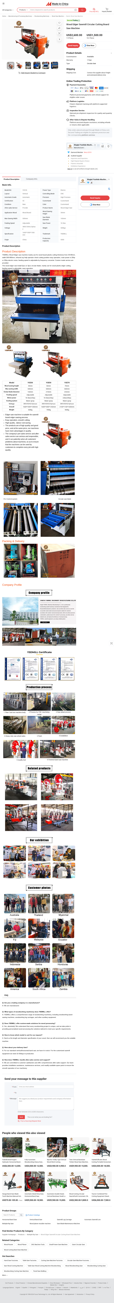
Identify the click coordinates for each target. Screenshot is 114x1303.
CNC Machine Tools (38, 1244)
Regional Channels (90, 1283)
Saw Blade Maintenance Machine (68, 1223)
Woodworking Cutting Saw (96, 1266)
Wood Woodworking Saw (74, 1266)
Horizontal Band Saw (9, 1219)
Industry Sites (78, 1283)
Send (21, 1117)
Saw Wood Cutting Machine (13, 1266)
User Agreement (69, 1294)
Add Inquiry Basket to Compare (33, 73)
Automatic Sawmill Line (92, 1219)
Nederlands (74, 1287)
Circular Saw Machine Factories (78, 1260)
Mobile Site (53, 1285)
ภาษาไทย (106, 1287)
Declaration (80, 1294)
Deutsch (65, 1287)
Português (33, 1287)
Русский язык (50, 1287)
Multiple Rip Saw (8, 1223)
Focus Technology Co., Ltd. (42, 1294)
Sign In (69, 169)
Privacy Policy (90, 1294)
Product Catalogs (33, 1215)
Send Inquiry (73, 45)
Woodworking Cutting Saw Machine (16, 1271)
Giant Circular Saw (78, 1244)
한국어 (88, 1287)
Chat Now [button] (90, 45)
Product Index (102, 1283)
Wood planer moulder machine (40, 1223)
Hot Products (9, 1283)
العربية (81, 1287)
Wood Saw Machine (58, 16)
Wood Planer (22, 1244)
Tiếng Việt (53, 1289)
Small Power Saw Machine (58, 1244)
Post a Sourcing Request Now (29, 1121)
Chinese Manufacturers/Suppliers (37, 1283)
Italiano (58, 1287)
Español (24, 1287)
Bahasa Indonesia (64, 1289)
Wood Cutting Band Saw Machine (15, 1250)
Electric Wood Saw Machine (74, 16)
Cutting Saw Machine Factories (52, 1260)
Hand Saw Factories (11, 1260)
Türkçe (46, 1289)
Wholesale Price (67, 1283)
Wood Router (8, 1244)
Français (40, 1287)
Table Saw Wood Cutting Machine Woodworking (44, 1266)
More (4, 1275)
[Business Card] (109, 188)
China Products (20, 1283)
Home (4, 16)
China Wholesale (55, 1283)
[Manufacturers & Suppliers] (57, 4)
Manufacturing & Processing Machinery (20, 16)
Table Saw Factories (29, 1260)
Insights (61, 1285)
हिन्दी (100, 1287)
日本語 (94, 1287)
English (18, 1287)
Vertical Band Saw (36, 1219)
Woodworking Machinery (41, 16)
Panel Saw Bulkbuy (39, 1271)
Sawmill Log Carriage (64, 1219)
